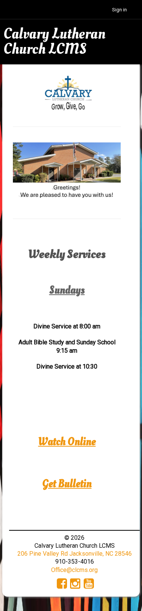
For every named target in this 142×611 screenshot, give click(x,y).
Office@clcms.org (74, 569)
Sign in (119, 10)
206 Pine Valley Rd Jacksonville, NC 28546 (74, 553)
